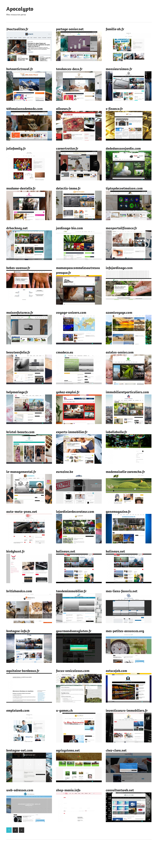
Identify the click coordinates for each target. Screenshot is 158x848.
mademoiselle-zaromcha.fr (125, 471)
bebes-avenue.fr (18, 268)
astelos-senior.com (120, 352)
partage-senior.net (70, 29)
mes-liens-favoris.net (121, 591)
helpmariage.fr (17, 392)
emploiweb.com (17, 710)
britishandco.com (19, 591)
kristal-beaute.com (20, 432)
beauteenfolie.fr (18, 352)
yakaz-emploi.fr (67, 392)
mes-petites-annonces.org (125, 631)
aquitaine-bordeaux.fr (22, 670)
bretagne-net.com (19, 750)
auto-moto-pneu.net (21, 511)
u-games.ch (64, 710)
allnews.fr (63, 108)
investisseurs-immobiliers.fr (127, 710)
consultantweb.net (120, 790)
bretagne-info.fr (18, 631)
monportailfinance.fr (121, 228)
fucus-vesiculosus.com (72, 670)
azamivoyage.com (119, 312)
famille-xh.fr (115, 29)
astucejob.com (116, 670)
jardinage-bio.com (69, 228)
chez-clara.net (116, 750)
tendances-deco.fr (69, 69)
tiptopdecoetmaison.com (124, 188)
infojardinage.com (119, 268)
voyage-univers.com (71, 312)
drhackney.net (17, 228)
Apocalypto (19, 8)
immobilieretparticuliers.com (127, 392)
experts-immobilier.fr (72, 432)
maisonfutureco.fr (19, 312)
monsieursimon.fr (119, 69)
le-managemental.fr (21, 471)
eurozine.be (64, 471)
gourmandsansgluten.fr (73, 631)
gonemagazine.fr (118, 511)
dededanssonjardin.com (123, 148)
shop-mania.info (68, 790)
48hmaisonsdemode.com (24, 108)
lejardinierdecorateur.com (75, 511)
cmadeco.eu (64, 352)
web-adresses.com (19, 790)
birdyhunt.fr (15, 551)
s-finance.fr (114, 108)
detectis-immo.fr (68, 188)
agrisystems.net (68, 750)
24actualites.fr (17, 29)
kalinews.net (65, 551)
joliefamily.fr (16, 148)
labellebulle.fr (116, 432)
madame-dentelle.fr (21, 188)
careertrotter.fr (67, 148)
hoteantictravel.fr (19, 69)
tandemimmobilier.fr (71, 591)
